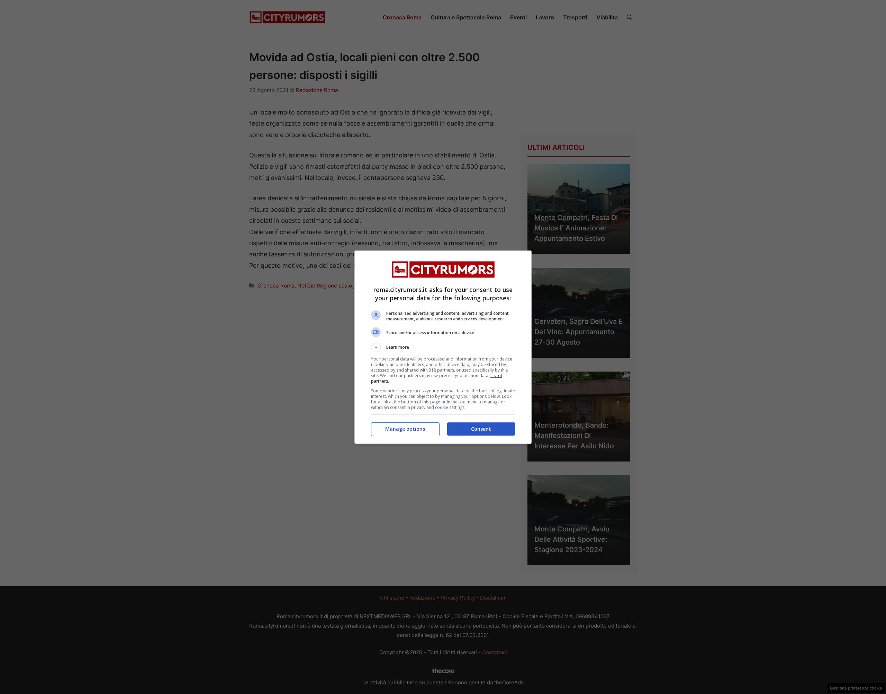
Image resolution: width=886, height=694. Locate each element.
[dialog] (443, 347)
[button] (443, 347)
